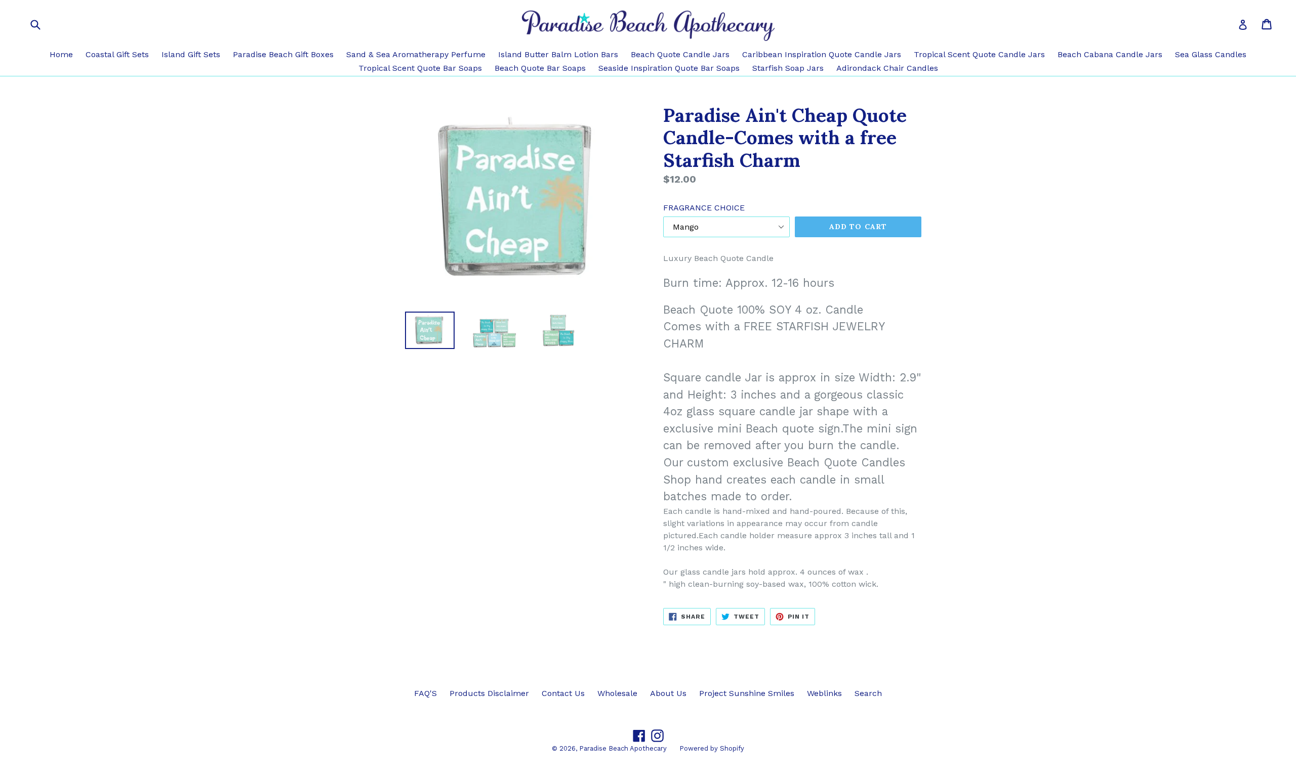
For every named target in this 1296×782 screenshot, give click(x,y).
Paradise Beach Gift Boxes (283, 54)
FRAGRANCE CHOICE (704, 207)
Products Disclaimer (489, 693)
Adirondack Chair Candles (887, 68)
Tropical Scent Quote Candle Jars (979, 54)
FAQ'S (425, 693)
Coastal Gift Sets (117, 54)
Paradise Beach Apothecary (623, 748)
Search (868, 693)
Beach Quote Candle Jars (680, 54)
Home (61, 54)
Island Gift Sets (190, 54)
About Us (668, 693)
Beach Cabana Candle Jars (1110, 54)
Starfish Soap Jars (788, 68)
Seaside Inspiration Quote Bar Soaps (669, 68)
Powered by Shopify (711, 748)
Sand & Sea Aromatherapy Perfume (415, 54)
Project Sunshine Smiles (746, 693)
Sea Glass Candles (1210, 54)
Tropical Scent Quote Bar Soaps (420, 68)
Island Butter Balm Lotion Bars (558, 54)
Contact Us (563, 693)
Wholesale (617, 693)
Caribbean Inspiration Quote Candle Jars (821, 54)
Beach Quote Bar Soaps (540, 68)
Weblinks (824, 693)
